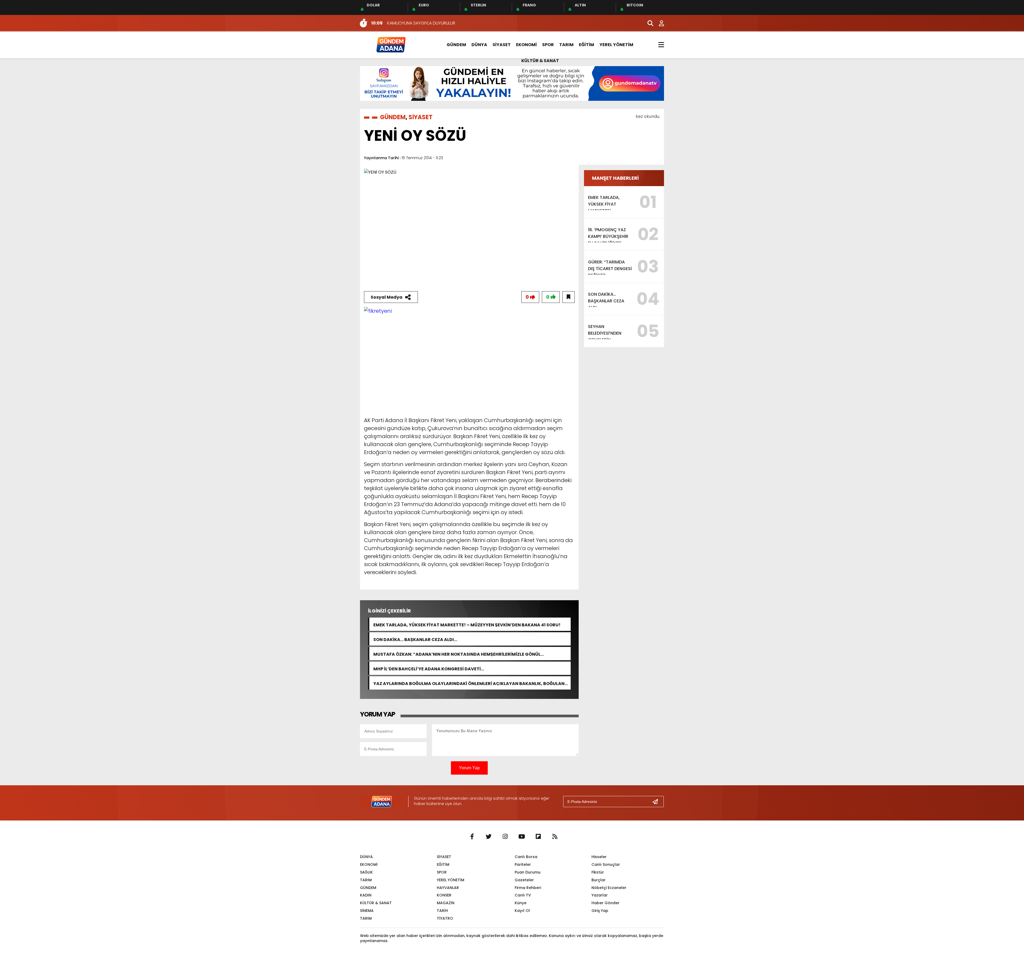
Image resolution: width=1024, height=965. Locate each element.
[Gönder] (657, 801)
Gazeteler (524, 880)
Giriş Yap (599, 910)
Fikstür (597, 872)
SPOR (548, 45)
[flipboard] (538, 836)
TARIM (566, 45)
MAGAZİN (445, 903)
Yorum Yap (469, 768)
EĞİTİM (586, 45)
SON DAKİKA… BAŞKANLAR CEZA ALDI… (415, 639)
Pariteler (523, 864)
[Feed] (554, 836)
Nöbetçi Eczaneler (608, 887)
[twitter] (488, 836)
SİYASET (502, 45)
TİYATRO (445, 918)
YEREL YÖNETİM (616, 45)
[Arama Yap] (648, 23)
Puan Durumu (528, 872)
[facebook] (472, 836)
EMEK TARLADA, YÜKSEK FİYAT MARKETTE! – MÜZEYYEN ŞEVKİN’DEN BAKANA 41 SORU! (467, 624)
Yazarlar (599, 895)
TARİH (442, 910)
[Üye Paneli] (658, 23)
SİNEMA (367, 910)
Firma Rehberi (528, 887)
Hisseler (599, 856)
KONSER (444, 895)
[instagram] (505, 836)
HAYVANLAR (448, 887)
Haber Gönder (605, 903)
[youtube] (521, 836)
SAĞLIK (366, 872)
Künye (520, 903)
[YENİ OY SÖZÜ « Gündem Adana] (390, 44)
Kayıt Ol (522, 910)
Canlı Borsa (526, 856)
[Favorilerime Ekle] (568, 297)
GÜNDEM (456, 45)
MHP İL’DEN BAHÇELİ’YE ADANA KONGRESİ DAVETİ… (428, 668)
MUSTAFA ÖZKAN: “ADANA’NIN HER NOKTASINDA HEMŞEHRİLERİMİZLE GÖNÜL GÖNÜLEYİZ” (457, 653)
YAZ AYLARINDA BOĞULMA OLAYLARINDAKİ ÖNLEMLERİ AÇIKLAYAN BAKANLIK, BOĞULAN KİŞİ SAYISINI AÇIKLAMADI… (469, 683)
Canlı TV (523, 895)
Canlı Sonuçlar (605, 864)
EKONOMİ (526, 45)
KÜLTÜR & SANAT (540, 61)
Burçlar (598, 880)
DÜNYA (479, 45)
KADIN (365, 895)
